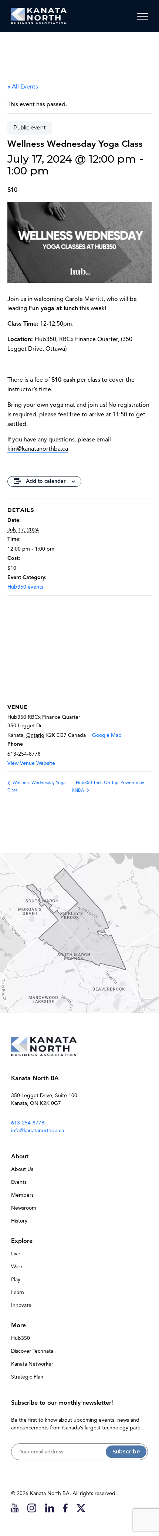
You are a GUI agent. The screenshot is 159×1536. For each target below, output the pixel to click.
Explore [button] (22, 1241)
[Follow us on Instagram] (31, 1507)
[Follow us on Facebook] (65, 1507)
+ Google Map (104, 735)
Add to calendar (45, 481)
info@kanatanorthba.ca (37, 1130)
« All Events (22, 86)
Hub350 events (25, 587)
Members (22, 1195)
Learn (17, 1292)
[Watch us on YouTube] (14, 1507)
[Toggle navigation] (142, 16)
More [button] (18, 1325)
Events (19, 1182)
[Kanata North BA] (39, 16)
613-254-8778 (27, 1123)
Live (15, 1254)
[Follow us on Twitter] (81, 1507)
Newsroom (23, 1208)
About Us (22, 1169)
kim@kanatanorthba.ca (37, 449)
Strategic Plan (27, 1377)
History (19, 1221)
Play (15, 1279)
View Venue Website (31, 763)
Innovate (21, 1305)
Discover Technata (32, 1351)
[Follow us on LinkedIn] (49, 1507)
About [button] (19, 1156)
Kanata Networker (32, 1364)
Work (17, 1266)
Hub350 (20, 1338)
